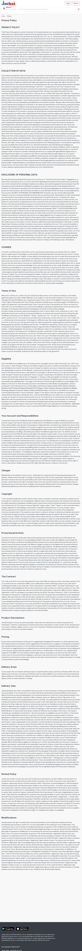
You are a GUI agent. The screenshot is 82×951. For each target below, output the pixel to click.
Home (3, 16)
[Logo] (8, 3)
